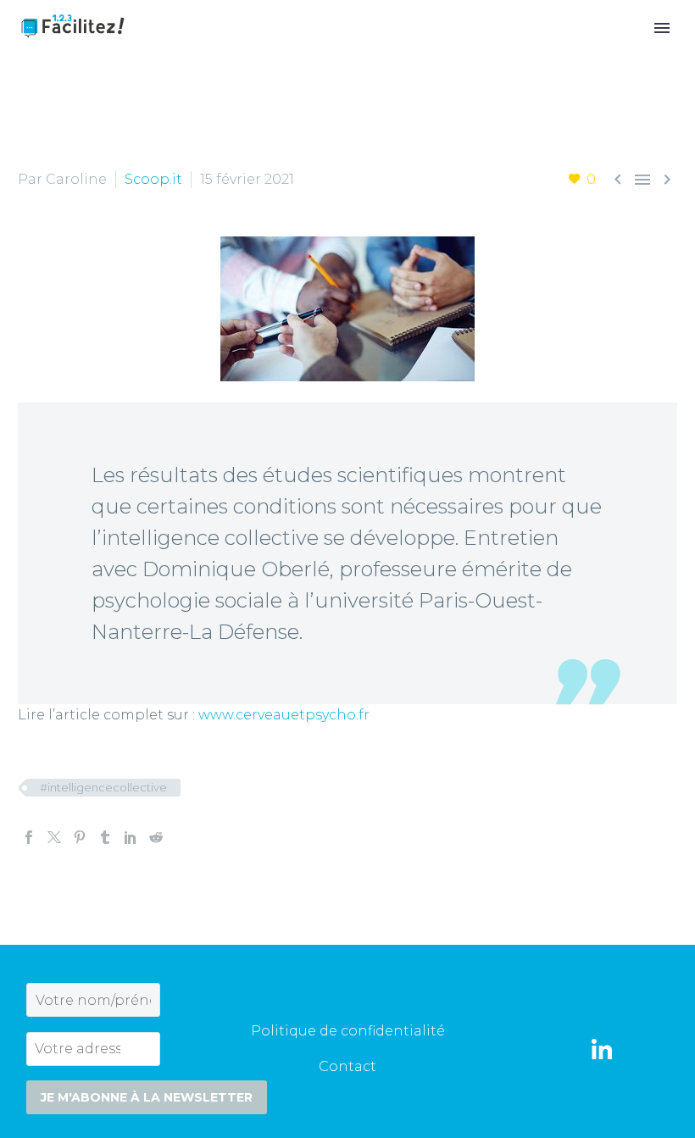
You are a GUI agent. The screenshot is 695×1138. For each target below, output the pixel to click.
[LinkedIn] (130, 837)
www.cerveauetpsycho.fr (284, 715)
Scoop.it (153, 179)
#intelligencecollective (103, 787)
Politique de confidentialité (348, 1031)
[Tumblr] (105, 837)
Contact (347, 1066)
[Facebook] (29, 837)
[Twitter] (54, 837)
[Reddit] (156, 837)
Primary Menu (662, 28)
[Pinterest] (79, 837)
